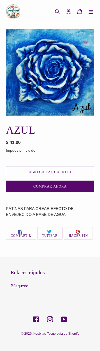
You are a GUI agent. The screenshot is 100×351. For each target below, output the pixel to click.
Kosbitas (39, 333)
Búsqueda (19, 286)
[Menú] (91, 11)
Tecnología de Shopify (63, 333)
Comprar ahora (50, 186)
